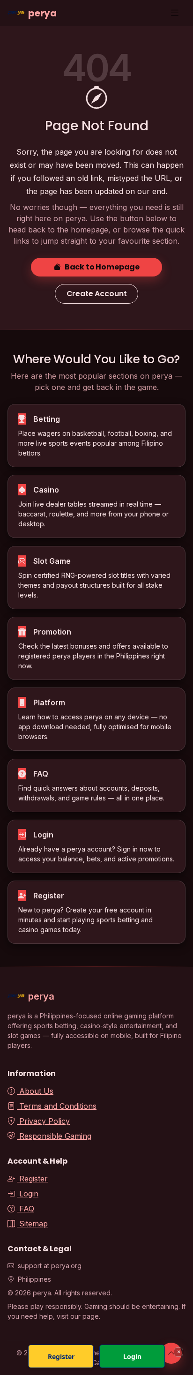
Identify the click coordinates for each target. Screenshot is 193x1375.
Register (32, 1178)
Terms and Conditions (56, 1106)
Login (27, 1193)
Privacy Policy (43, 1121)
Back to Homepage (102, 267)
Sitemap (32, 1223)
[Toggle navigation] (174, 13)
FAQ (25, 1208)
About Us (35, 1091)
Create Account (97, 293)
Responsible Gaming (54, 1136)
